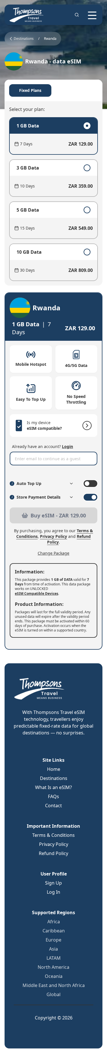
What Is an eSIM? (53, 787)
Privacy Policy (53, 536)
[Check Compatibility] (86, 425)
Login (67, 446)
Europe (53, 940)
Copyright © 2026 (53, 1018)
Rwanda (50, 38)
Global (53, 994)
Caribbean (54, 931)
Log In (53, 892)
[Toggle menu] (92, 15)
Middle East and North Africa (54, 985)
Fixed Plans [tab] (30, 90)
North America (53, 967)
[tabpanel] (53, 199)
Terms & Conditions (53, 835)
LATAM (54, 958)
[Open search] (76, 15)
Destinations (53, 778)
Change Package (53, 553)
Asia (53, 949)
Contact (53, 805)
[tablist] (53, 90)
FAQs (53, 796)
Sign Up (53, 883)
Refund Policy (53, 853)
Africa (53, 921)
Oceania (53, 976)
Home (53, 769)
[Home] (26, 15)
